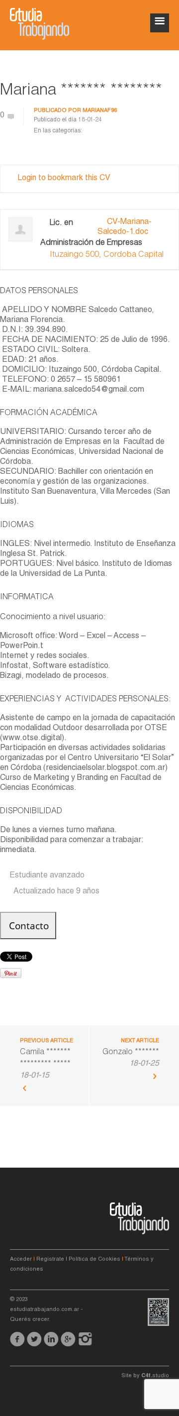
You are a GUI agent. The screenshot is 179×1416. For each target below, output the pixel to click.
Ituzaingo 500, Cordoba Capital (107, 255)
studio (155, 1376)
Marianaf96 (100, 110)
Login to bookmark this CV (63, 179)
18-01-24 (90, 120)
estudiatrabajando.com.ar (44, 1309)
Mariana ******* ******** (81, 91)
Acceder (21, 1259)
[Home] (39, 24)
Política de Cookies (94, 1259)
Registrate (50, 1259)
